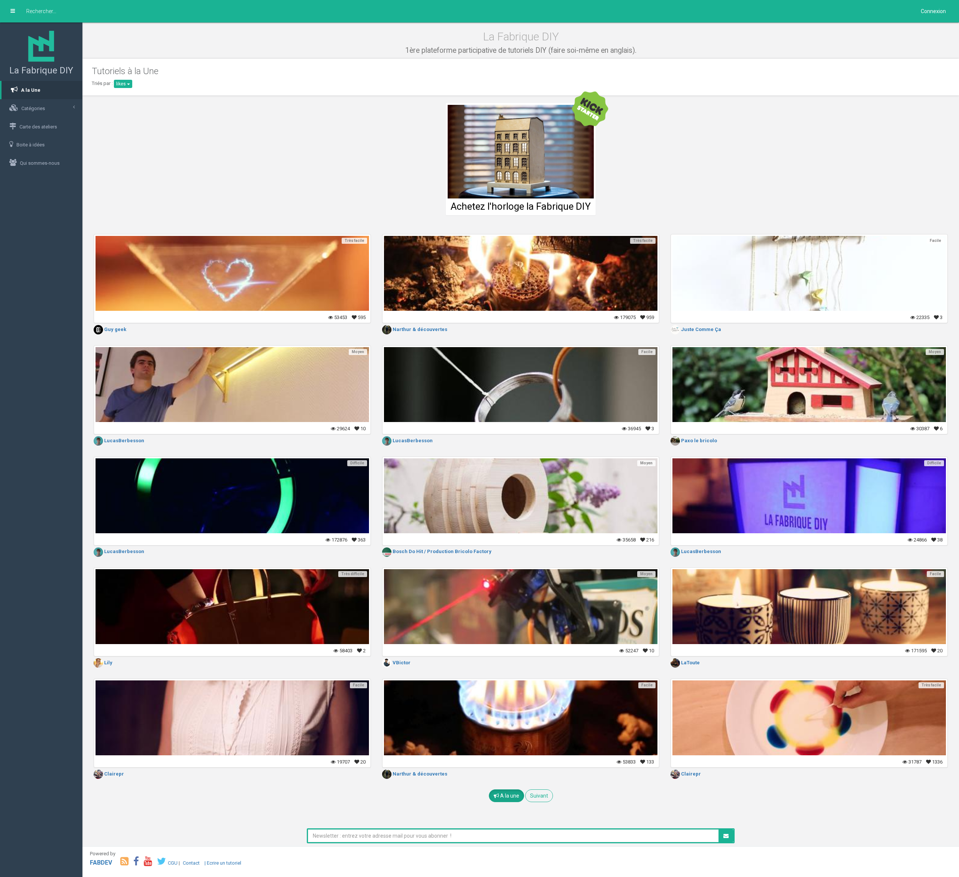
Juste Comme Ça (700, 329)
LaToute (690, 662)
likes (121, 84)
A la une (509, 796)
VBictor (401, 662)
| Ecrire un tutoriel (223, 863)
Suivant (539, 796)
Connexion (933, 11)
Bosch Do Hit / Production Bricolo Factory (441, 551)
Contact (191, 863)
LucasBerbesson (123, 440)
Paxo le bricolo (698, 440)
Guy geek (114, 329)
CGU (173, 863)
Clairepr (113, 774)
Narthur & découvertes (419, 329)
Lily (107, 662)
